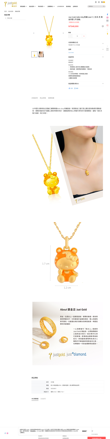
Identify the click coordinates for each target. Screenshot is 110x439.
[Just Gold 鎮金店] (10, 4)
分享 (71, 88)
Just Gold (71, 52)
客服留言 (65, 436)
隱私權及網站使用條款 (43, 438)
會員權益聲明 (66, 438)
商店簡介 (40, 436)
